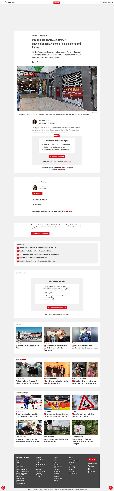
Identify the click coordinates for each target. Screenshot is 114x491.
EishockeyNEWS (20, 475)
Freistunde (56, 469)
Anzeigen (71, 469)
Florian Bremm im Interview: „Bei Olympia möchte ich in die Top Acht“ (56, 415)
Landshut (38, 460)
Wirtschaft (56, 473)
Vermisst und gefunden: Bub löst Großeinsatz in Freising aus (35, 251)
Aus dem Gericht (58, 466)
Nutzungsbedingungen (49, 489)
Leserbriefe (19, 468)
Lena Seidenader (45, 120)
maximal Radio (19, 476)
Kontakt (18, 460)
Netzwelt (56, 480)
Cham (37, 462)
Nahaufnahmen (57, 471)
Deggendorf (39, 475)
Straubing (11, 2)
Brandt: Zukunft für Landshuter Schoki (27, 347)
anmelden (69, 161)
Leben (55, 475)
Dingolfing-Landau (40, 471)
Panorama (56, 476)
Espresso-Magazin (20, 483)
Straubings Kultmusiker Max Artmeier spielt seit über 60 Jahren (28, 440)
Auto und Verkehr (58, 478)
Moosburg (38, 473)
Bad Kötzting (39, 466)
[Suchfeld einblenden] (6, 2)
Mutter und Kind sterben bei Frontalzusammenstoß (33, 258)
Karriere (18, 462)
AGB (41, 489)
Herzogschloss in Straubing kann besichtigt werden (56, 440)
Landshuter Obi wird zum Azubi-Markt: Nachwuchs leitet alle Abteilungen (56, 348)
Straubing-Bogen (40, 459)
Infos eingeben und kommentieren (57, 307)
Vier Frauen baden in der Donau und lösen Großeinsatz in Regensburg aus (39, 254)
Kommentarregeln (20, 466)
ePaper (70, 459)
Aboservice (71, 462)
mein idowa (69, 211)
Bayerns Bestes (20, 480)
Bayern (55, 459)
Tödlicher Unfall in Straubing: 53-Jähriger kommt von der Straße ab (37, 247)
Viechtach (38, 468)
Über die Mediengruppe (21, 469)
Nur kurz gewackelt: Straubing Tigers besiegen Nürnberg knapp (27, 415)
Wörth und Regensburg (41, 464)
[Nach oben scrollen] (111, 487)
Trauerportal (72, 468)
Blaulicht (56, 460)
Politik (55, 468)
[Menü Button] (2, 2)
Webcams (71, 471)
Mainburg (38, 469)
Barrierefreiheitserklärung (68, 489)
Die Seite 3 (56, 464)
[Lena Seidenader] (35, 121)
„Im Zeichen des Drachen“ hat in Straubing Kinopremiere (56, 382)
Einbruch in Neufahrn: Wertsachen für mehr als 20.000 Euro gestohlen (38, 261)
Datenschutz (36, 489)
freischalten (62, 169)
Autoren (18, 459)
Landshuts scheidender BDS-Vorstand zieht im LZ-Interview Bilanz (85, 347)
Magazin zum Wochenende (22, 471)
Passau (38, 476)
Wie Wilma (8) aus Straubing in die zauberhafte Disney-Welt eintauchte (84, 382)
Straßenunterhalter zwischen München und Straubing (83, 415)
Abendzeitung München (21, 473)
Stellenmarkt (72, 466)
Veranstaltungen (73, 473)
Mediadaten (58, 489)
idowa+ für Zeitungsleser (74, 460)
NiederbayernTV (20, 478)
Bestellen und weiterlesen (57, 156)
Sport (55, 462)
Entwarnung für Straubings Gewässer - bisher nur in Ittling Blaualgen (82, 441)
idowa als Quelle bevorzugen (40, 233)
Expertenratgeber (20, 482)
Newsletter (18, 464)
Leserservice (72, 464)
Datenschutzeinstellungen (81, 489)
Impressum (29, 489)
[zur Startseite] (93, 458)
